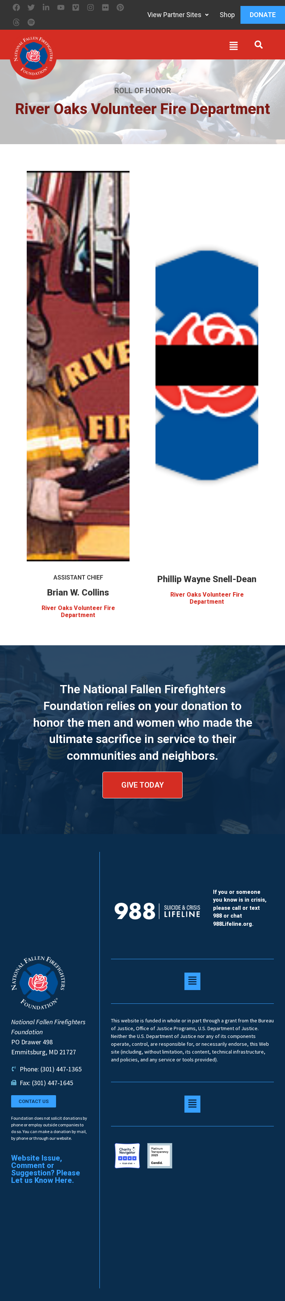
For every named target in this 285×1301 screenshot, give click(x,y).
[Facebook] (16, 7)
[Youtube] (60, 7)
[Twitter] (31, 7)
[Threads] (16, 22)
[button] (149, 47)
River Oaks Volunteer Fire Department (78, 611)
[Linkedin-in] (46, 7)
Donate (263, 15)
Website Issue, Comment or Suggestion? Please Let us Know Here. (45, 1169)
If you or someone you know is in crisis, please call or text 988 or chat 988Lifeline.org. (239, 908)
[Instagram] (90, 7)
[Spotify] (31, 22)
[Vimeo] (75, 7)
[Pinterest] (120, 7)
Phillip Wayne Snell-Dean (206, 579)
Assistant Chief (78, 577)
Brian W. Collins (78, 592)
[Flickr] (105, 7)
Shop (227, 15)
